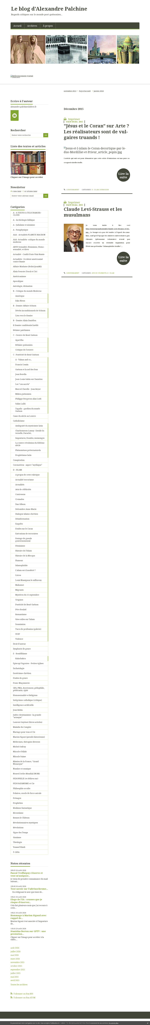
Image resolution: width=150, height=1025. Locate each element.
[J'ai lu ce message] (148, 1023)
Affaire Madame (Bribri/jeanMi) (27, 266)
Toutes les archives (19, 984)
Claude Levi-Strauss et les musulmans (93, 212)
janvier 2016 (99, 91)
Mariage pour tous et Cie (24, 732)
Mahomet (19, 585)
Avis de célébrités (23, 489)
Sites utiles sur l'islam (25, 619)
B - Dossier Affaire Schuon (24, 305)
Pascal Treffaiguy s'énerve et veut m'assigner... (27, 874)
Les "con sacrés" (22, 384)
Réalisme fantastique (22, 808)
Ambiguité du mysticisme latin (29, 425)
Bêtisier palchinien (21, 330)
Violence (19, 639)
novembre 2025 (17, 962)
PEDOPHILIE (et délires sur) (25, 778)
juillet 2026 (16, 951)
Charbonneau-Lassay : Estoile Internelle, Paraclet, (30, 431)
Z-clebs (16, 852)
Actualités (19, 484)
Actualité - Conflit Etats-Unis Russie (28, 254)
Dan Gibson (20, 504)
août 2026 (15, 948)
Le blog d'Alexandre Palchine (49, 8)
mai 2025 (15, 977)
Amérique (19, 296)
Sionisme (17, 837)
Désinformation (22, 519)
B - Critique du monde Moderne (27, 291)
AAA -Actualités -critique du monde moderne (29, 240)
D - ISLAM (17, 470)
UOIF (17, 634)
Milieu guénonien (23, 394)
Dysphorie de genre (22, 648)
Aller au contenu (8, 2)
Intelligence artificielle (23, 705)
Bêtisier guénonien (23, 345)
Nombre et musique (22, 768)
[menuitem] (17, 25)
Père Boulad (20, 609)
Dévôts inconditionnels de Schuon (30, 310)
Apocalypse (18, 281)
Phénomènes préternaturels (28, 450)
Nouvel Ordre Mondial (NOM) (26, 773)
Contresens (20, 494)
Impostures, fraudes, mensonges (29, 438)
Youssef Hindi (19, 847)
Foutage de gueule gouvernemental (23, 539)
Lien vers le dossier (24, 315)
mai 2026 (15, 955)
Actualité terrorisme (24, 479)
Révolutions (18, 827)
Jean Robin (18, 710)
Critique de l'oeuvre (24, 349)
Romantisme (20, 614)
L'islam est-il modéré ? (25, 570)
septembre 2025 (18, 969)
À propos (48, 25)
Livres (18, 575)
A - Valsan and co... (23, 359)
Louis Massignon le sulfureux (28, 580)
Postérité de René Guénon (26, 604)
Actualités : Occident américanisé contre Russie (28, 260)
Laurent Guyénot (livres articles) (27, 722)
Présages (17, 798)
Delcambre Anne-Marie (25, 509)
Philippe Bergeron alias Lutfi (28, 398)
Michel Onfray (19, 746)
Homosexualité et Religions (25, 695)
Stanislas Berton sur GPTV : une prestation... (28, 932)
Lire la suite (123, 175)
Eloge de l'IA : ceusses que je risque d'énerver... (26, 901)
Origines (19, 599)
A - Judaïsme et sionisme (24, 225)
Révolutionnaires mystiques (25, 822)
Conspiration (18, 460)
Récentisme (18, 813)
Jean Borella (20, 374)
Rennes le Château (21, 817)
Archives (32, 25)
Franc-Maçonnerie (21, 683)
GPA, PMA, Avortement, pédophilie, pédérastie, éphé (28, 689)
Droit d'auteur (19, 644)
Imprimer (73, 119)
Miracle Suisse (19, 756)
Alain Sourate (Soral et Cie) (25, 271)
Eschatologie (18, 668)
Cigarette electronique (15, 77)
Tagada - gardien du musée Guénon (27, 409)
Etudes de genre (20, 678)
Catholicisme (18, 421)
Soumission (20, 624)
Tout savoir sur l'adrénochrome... (29, 888)
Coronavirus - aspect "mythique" (27, 465)
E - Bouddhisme (20, 653)
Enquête (19, 523)
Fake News (20, 300)
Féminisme (20, 546)
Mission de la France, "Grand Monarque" (26, 762)
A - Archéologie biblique (24, 220)
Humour (19, 560)
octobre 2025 (16, 966)
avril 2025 (15, 980)
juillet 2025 (16, 973)
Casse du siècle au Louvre (24, 416)
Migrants (19, 590)
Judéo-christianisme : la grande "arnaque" (27, 716)
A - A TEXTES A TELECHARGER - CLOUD (27, 213)
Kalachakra (20, 658)
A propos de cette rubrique (27, 474)
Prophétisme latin (23, 455)
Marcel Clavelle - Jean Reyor (28, 389)
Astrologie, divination (22, 286)
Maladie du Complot (22, 727)
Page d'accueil (85, 91)
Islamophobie (21, 565)
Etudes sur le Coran (24, 528)
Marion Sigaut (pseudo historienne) (29, 737)
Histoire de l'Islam (23, 550)
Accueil (17, 25)
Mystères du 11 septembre (27, 595)
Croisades (19, 499)
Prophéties (18, 803)
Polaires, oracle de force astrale (27, 793)
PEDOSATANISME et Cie (23, 783)
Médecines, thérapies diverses (26, 742)
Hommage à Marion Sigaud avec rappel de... (28, 916)
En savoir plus (113, 1023)
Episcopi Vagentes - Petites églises (28, 663)
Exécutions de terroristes (26, 533)
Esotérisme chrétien (22, 673)
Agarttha (19, 340)
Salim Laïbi (20, 403)
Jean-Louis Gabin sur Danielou (28, 379)
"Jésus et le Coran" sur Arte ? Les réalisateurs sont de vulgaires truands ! (96, 131)
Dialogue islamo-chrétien (26, 514)
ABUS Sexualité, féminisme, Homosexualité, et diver (28, 248)
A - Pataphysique (20, 230)
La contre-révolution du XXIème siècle (29, 444)
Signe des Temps (20, 832)
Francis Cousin (21, 364)
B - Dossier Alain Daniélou (24, 320)
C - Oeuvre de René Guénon (25, 335)
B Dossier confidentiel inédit (25, 325)
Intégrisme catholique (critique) (27, 700)
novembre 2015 (70, 91)
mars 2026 (15, 959)
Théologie (17, 842)
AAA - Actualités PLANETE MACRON (29, 234)
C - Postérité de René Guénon (26, 354)
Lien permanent (72, 190)
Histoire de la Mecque (25, 555)
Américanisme (19, 276)
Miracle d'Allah (20, 751)
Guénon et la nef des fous (26, 369)
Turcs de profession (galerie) (28, 629)
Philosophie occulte (21, 788)
